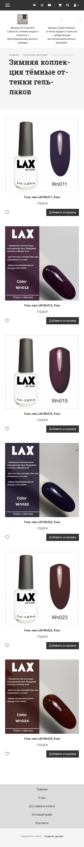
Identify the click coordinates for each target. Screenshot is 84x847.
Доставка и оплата (42, 806)
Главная (14, 55)
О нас (42, 797)
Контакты (42, 823)
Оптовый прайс (42, 814)
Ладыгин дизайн (53, 836)
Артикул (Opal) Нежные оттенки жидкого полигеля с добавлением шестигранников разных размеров (61, 35)
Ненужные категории (35, 55)
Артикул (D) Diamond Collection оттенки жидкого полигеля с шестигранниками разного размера (22, 35)
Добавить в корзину (62, 212)
